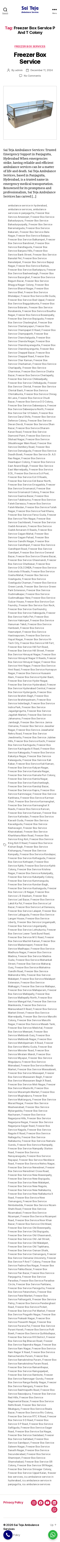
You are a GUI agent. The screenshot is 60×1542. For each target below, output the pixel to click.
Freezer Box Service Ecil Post (31, 473)
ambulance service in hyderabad (27, 205)
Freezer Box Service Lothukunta (27, 929)
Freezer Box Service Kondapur (37, 854)
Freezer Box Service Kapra (23, 790)
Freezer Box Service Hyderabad (27, 684)
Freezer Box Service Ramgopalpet (28, 1371)
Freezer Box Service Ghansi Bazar (36, 556)
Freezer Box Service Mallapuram (27, 990)
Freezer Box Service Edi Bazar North (29, 480)
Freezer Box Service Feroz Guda (27, 514)
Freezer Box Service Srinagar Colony (29, 1469)
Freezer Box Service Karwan (24, 812)
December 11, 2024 (41, 70)
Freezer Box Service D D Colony (34, 401)
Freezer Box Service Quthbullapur (35, 1333)
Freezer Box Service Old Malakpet (28, 1242)
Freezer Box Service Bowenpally (35, 315)
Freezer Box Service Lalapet (24, 910)
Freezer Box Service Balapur (33, 235)
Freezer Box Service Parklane (33, 1284)
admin (19, 70)
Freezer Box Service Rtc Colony (34, 1412)
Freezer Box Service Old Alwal (33, 1223)
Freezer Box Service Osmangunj (27, 1254)
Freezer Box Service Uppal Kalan (27, 1472)
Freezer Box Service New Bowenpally (30, 1175)
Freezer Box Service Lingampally (27, 926)
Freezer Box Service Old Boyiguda (28, 1231)
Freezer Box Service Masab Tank (35, 1024)
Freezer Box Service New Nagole (27, 1186)
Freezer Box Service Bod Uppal (26, 299)
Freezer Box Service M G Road (26, 937)
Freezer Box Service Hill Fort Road (28, 646)
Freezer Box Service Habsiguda (26, 612)
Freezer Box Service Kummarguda (28, 880)
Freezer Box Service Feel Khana (35, 511)
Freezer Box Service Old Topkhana (28, 1246)
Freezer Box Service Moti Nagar (26, 1084)
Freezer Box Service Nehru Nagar (34, 1163)
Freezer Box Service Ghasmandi (27, 560)
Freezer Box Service (30, 58)
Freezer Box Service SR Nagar (34, 1465)
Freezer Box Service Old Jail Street (28, 1239)
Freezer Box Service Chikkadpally (27, 379)
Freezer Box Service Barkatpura (26, 269)
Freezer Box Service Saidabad (26, 1435)
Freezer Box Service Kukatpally (34, 873)
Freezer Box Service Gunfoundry (27, 609)
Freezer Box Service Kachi (29, 741)
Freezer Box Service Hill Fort (37, 643)
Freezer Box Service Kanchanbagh (28, 782)
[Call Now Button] (7, 1534)
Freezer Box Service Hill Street (26, 650)
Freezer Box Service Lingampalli (36, 922)
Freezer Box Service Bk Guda (38, 296)
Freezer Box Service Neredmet (26, 1167)
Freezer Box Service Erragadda (26, 484)
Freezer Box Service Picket (31, 1306)
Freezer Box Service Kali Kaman (35, 763)
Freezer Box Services (29, 46)
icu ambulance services (36, 1484)
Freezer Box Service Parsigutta (26, 1288)
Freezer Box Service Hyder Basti (34, 677)
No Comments (32, 75)
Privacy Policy (13, 1502)
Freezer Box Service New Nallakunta (29, 1190)
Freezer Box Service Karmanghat (34, 801)
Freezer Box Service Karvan (32, 809)
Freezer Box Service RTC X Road (27, 1416)
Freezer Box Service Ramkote (25, 1374)
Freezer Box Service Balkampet (26, 239)
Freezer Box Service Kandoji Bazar (28, 786)
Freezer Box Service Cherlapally (34, 375)
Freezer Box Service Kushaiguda (27, 888)
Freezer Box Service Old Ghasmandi (29, 1235)
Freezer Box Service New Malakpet (28, 1182)
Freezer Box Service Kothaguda (26, 858)
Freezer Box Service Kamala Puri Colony (31, 775)
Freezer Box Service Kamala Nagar (28, 771)
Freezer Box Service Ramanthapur (28, 1367)
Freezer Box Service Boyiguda (26, 318)
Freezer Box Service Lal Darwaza (35, 907)
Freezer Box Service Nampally (34, 1144)
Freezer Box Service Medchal (25, 1027)
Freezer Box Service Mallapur (38, 986)
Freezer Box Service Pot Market (26, 1310)
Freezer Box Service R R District (26, 1337)
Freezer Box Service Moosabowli (37, 1069)
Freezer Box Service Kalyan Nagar (28, 767)
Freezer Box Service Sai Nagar (33, 1431)
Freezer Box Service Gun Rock (36, 605)
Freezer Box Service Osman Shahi (28, 1250)
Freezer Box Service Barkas (32, 265)
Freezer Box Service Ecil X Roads (27, 477)
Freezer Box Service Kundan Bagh (28, 884)
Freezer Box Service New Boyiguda (29, 1178)
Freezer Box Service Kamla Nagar (28, 778)
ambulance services (20, 209)
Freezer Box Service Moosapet (26, 1073)
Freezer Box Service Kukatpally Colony (30, 876)
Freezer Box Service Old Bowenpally (29, 1227)
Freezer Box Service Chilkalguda (27, 382)
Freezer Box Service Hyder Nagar (27, 680)
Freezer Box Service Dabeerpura (27, 405)
